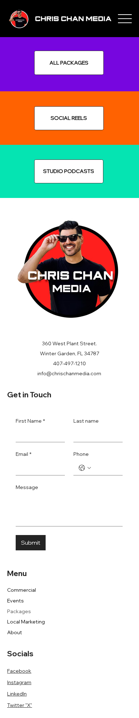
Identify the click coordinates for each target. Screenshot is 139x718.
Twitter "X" (19, 705)
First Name (30, 421)
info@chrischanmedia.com (69, 373)
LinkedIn (17, 694)
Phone (81, 454)
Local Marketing (26, 621)
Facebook (19, 671)
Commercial (21, 590)
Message (27, 487)
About (14, 632)
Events (15, 600)
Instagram (19, 682)
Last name (86, 421)
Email (23, 454)
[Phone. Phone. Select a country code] (85, 468)
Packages (19, 611)
